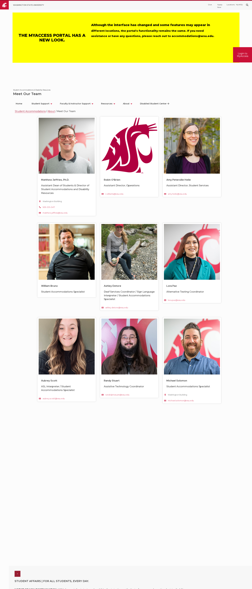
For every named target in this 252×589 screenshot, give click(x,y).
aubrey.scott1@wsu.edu (54, 398)
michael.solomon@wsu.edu (181, 400)
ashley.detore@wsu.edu (116, 307)
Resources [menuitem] (106, 103)
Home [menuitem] (19, 103)
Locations (230, 4)
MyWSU (239, 4)
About (51, 111)
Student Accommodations (30, 111)
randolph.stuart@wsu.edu (117, 395)
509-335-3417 (49, 207)
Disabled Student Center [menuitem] (153, 103)
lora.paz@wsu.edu (176, 300)
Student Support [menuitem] (40, 103)
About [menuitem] (126, 103)
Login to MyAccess (242, 54)
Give (210, 4)
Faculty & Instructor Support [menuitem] (75, 103)
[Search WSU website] (247, 5)
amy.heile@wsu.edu (177, 194)
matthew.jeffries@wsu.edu (55, 213)
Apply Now (219, 5)
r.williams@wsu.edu (114, 194)
